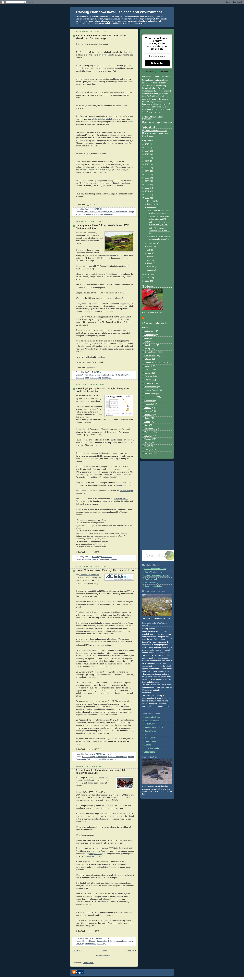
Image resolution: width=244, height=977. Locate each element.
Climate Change (88, 212)
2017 (147, 175)
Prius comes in (90, 856)
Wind (146, 446)
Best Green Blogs (151, 583)
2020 (147, 164)
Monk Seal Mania (151, 748)
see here (101, 357)
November (151, 204)
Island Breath (149, 738)
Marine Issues (150, 397)
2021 (147, 161)
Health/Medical (150, 387)
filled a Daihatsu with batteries (103, 119)
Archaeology (149, 335)
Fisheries (148, 376)
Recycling (80, 378)
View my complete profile (155, 323)
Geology (147, 380)
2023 (147, 154)
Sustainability (97, 215)
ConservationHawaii (152, 717)
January (150, 270)
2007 (147, 281)
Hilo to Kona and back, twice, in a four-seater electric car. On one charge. (101, 37)
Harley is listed (95, 854)
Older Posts (131, 951)
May (149, 257)
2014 (147, 185)
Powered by (150, 71)
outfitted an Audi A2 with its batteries (94, 170)
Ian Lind (147, 734)
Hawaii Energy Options (153, 727)
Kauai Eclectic (150, 741)
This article (101, 902)
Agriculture (86, 559)
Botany (95, 559)
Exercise (148, 373)
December (151, 201)
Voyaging (148, 436)
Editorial (147, 359)
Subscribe (157, 63)
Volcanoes (148, 432)
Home (104, 951)
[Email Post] (112, 209)
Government (104, 559)
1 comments (106, 372)
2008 (147, 278)
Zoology (147, 450)
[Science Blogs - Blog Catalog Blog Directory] (157, 136)
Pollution (87, 215)
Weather (113, 559)
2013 (147, 188)
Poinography (149, 752)
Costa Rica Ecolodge (153, 586)
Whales (147, 443)
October (150, 208)
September (152, 243)
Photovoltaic (120, 375)
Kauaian (147, 745)
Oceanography (150, 401)
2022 (147, 158)
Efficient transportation (117, 212)
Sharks (147, 422)
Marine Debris (150, 394)
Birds (146, 342)
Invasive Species (151, 390)
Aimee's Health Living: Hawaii (156, 576)
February (151, 267)
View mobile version (104, 955)
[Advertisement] (157, 505)
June (149, 253)
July (149, 250)
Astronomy (148, 338)
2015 (147, 181)
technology (108, 215)
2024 (147, 151)
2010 (147, 198)
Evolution (148, 369)
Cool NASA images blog (154, 572)
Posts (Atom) (88, 963)
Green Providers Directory (155, 569)
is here (120, 293)
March (150, 263)
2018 (147, 171)
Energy (131, 212)
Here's (78, 362)
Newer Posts (77, 951)
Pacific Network (150, 579)
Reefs (146, 418)
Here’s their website (106, 55)
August (150, 247)
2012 (147, 191)
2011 (147, 195)
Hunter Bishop (150, 731)
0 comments (106, 209)
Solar (87, 378)
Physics (79, 215)
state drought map (123, 485)
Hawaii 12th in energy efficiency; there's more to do (105, 570)
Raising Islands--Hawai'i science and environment (119, 12)
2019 (147, 168)
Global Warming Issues (154, 724)
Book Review (149, 345)
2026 (147, 144)
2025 (147, 148)
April (149, 260)
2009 (147, 274)
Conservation (101, 212)
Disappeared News (152, 721)
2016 (147, 178)
